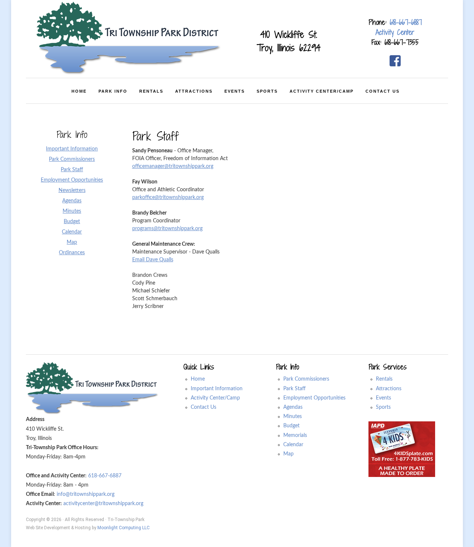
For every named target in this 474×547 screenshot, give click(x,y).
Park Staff (294, 388)
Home (198, 379)
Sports (383, 407)
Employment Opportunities (314, 398)
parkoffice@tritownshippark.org (168, 197)
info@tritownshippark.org (85, 494)
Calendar (293, 444)
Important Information (217, 388)
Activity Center (394, 32)
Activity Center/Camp (215, 398)
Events (383, 398)
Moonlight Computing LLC (123, 527)
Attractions (388, 388)
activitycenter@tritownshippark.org (103, 503)
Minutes (292, 416)
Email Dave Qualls (152, 259)
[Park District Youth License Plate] (401, 449)
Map (288, 454)
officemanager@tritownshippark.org (172, 166)
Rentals (384, 379)
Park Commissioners (306, 379)
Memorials (295, 435)
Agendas (293, 407)
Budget (291, 425)
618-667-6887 (406, 22)
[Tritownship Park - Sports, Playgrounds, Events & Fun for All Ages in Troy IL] (129, 38)
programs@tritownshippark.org (167, 228)
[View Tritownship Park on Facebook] (395, 60)
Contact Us (203, 407)
